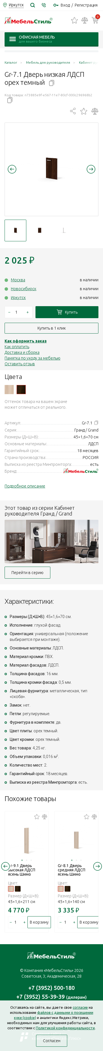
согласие (80, 1007)
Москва (18, 280)
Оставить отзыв (20, 364)
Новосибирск (23, 288)
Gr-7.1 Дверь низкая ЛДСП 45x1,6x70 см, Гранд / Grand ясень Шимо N (9, 389)
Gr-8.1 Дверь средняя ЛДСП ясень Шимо (71, 869)
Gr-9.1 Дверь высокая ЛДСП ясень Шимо (21, 869)
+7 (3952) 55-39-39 (51, 996)
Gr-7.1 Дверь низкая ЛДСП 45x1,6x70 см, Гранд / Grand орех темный (21, 389)
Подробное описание (25, 486)
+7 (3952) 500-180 (51, 987)
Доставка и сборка (22, 352)
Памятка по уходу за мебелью (32, 358)
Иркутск (18, 297)
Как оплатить (17, 346)
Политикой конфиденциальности (65, 1028)
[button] (12, 169)
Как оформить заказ (26, 341)
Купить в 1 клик (51, 328)
